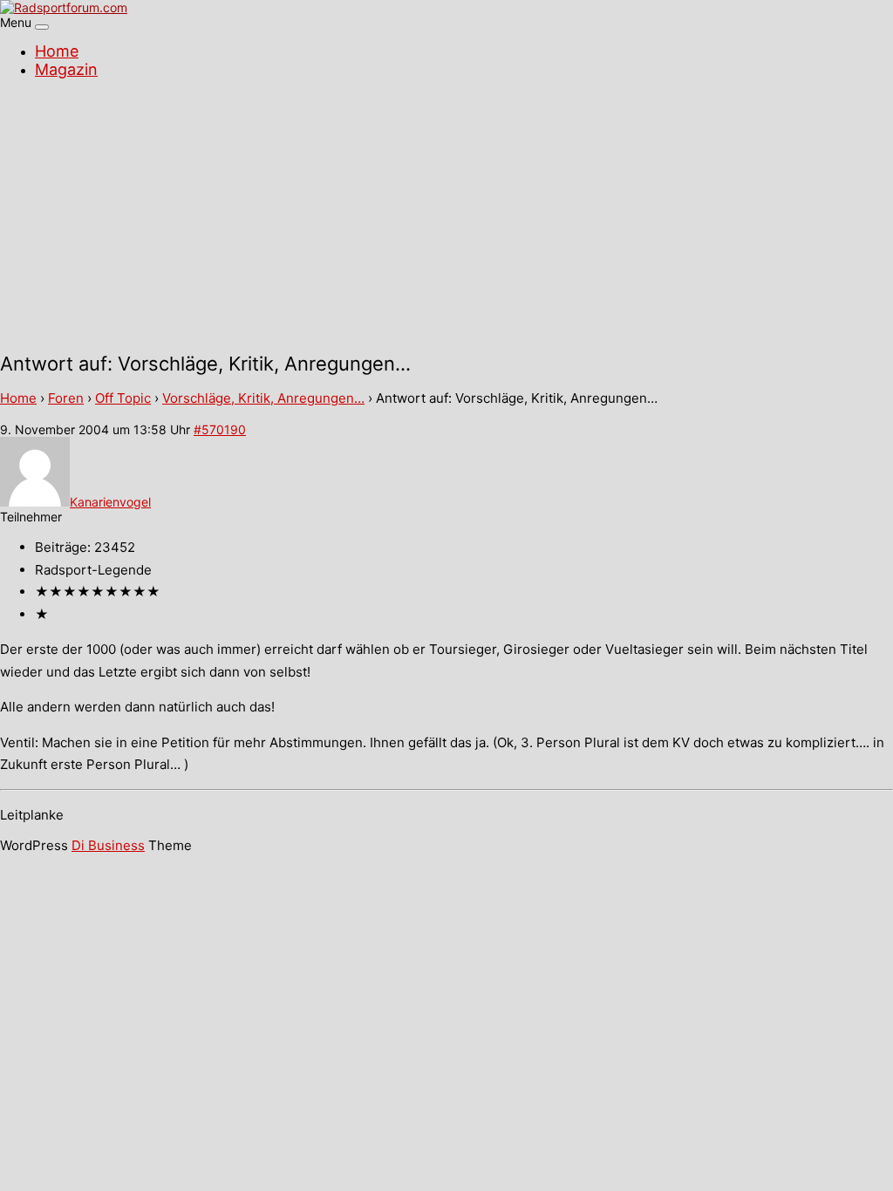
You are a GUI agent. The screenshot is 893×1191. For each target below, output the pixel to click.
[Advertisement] (446, 218)
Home (56, 51)
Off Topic (123, 398)
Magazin (66, 69)
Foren (66, 398)
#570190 (220, 429)
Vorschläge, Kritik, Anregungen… (263, 398)
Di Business (108, 845)
